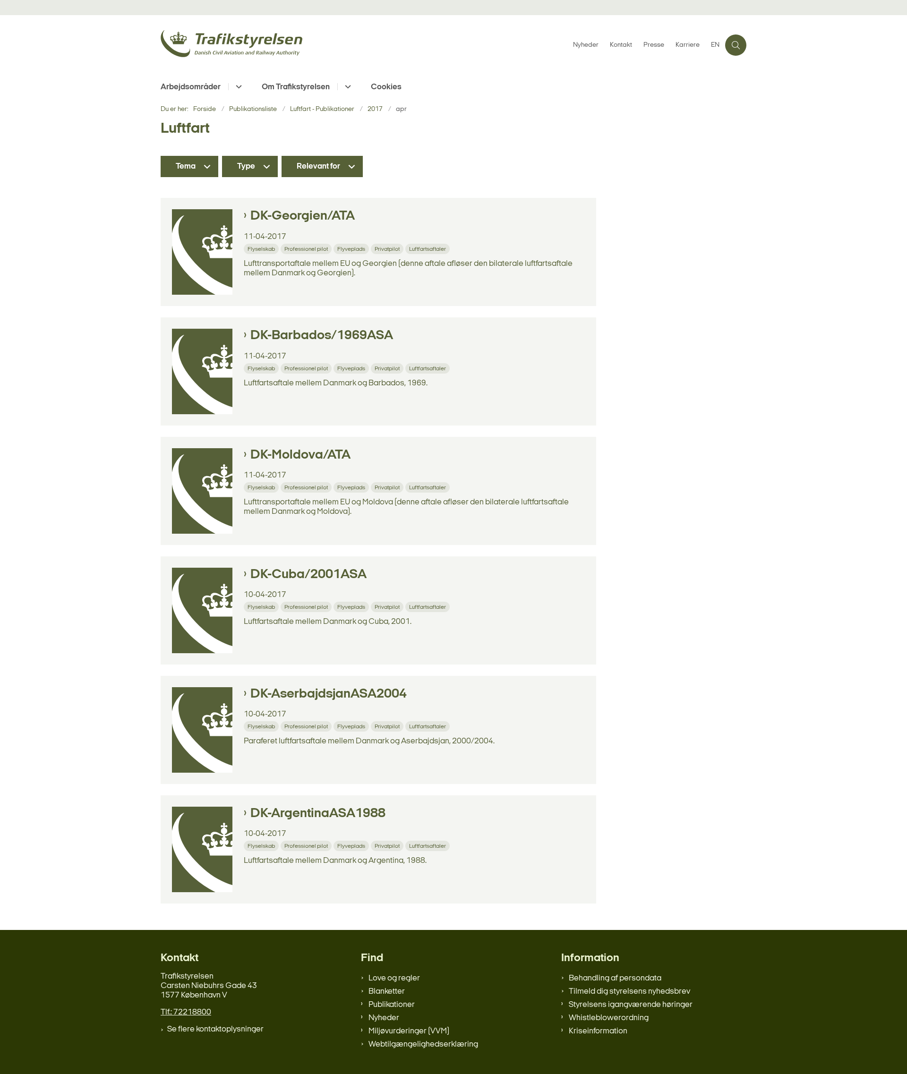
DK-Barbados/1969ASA (321, 335)
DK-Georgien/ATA (302, 216)
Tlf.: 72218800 (186, 1012)
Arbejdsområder (191, 87)
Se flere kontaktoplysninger (215, 1029)
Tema (186, 166)
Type (246, 166)
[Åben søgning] (735, 45)
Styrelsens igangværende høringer (631, 1005)
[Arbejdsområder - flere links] (237, 86)
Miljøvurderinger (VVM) (408, 1031)
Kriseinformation (598, 1031)
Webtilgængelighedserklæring (423, 1044)
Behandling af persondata (615, 978)
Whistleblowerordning (609, 1018)
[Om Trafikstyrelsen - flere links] (346, 86)
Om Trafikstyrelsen (296, 87)
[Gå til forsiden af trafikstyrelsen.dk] (364, 45)
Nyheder (383, 1018)
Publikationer (391, 1005)
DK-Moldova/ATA (300, 455)
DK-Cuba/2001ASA (308, 574)
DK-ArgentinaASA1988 (317, 813)
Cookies (386, 87)
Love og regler (394, 978)
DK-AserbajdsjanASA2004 (328, 694)
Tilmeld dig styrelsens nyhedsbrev (629, 992)
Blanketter (386, 992)
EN (715, 45)
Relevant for (318, 166)
